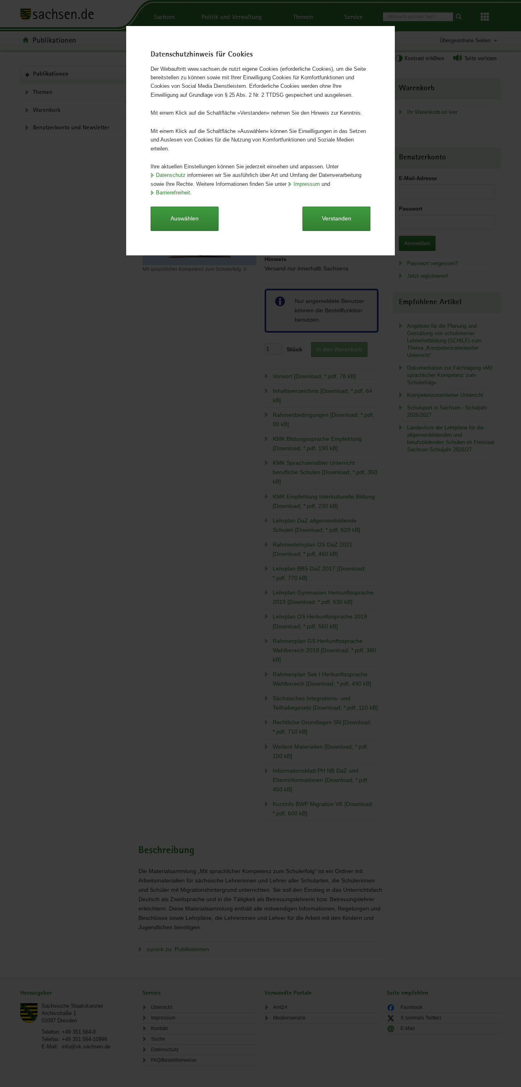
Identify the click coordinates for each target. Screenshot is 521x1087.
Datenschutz (171, 175)
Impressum (306, 184)
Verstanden (336, 218)
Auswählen (185, 218)
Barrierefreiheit (173, 193)
